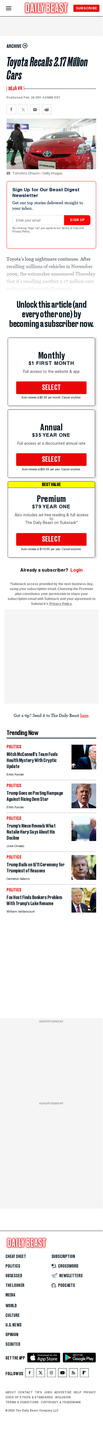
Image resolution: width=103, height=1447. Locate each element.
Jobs (48, 1392)
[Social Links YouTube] (62, 1374)
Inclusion (63, 1397)
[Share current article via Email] (35, 109)
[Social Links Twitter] (40, 1374)
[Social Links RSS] (73, 1374)
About (10, 1392)
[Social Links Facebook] (29, 1374)
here (84, 715)
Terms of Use (70, 228)
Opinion (11, 1335)
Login (76, 570)
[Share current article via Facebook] (11, 109)
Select (51, 387)
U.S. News (13, 1325)
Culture (12, 1315)
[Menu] (13, 8)
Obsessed (13, 1276)
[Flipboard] (84, 1374)
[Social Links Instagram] (51, 1374)
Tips (38, 1392)
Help (77, 1392)
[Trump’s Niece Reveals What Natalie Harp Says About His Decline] (83, 839)
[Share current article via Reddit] (47, 109)
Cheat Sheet (15, 1256)
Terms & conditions (22, 1402)
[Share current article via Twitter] (23, 109)
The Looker (14, 1285)
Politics (12, 1266)
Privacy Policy (21, 231)
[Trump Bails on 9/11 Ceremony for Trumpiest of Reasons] (83, 878)
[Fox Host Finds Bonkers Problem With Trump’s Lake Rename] (83, 911)
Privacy (90, 1392)
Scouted (12, 1344)
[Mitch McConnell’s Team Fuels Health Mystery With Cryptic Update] (83, 768)
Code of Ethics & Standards (29, 1397)
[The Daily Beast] (46, 8)
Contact (25, 1392)
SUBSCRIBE (86, 8)
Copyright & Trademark (61, 1402)
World (11, 1306)
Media (10, 1295)
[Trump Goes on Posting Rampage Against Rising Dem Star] (83, 806)
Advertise (62, 1392)
